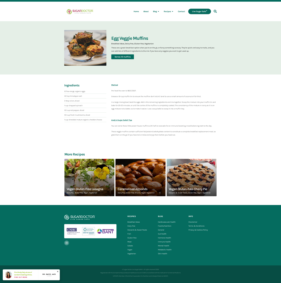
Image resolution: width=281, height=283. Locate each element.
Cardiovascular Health (167, 222)
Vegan (129, 250)
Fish (129, 234)
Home (136, 11)
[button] (58, 271)
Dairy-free (131, 226)
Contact (181, 11)
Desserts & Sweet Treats (137, 230)
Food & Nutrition (164, 226)
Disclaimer (192, 222)
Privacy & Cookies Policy (198, 230)
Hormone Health (164, 238)
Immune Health (164, 242)
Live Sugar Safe (199, 11)
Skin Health (162, 253)
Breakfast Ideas (133, 222)
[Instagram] (66, 242)
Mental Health (163, 246)
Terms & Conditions (196, 226)
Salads (130, 246)
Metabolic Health (165, 250)
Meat (129, 242)
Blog (155, 11)
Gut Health (162, 234)
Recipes (167, 11)
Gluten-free (132, 238)
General (161, 230)
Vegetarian (131, 253)
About (146, 11)
